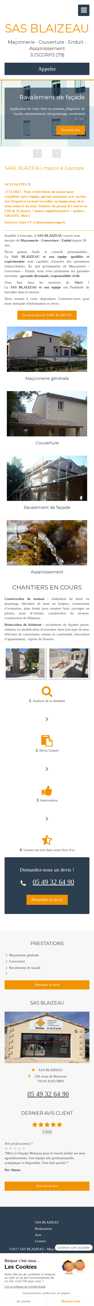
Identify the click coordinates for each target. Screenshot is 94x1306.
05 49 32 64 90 (53, 882)
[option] (47, 113)
